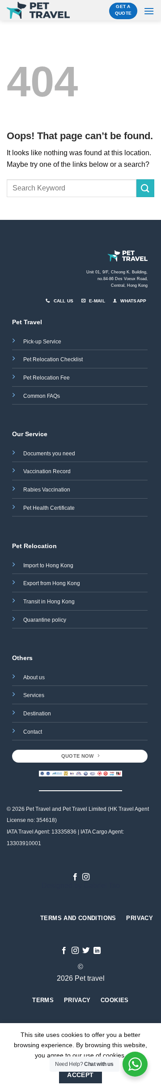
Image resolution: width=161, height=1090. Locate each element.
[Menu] (149, 11)
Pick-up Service (42, 342)
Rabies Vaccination (46, 490)
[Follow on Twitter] (85, 951)
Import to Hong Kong (48, 565)
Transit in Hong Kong (49, 602)
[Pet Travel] (38, 10)
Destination (37, 713)
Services (33, 695)
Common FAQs (41, 396)
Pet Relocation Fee (47, 378)
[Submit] (145, 188)
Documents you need (49, 453)
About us (34, 677)
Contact (32, 732)
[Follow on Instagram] (85, 877)
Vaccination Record (47, 471)
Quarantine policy (44, 620)
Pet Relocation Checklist (53, 359)
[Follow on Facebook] (75, 877)
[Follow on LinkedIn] (97, 951)
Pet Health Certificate (49, 508)
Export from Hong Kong (51, 583)
